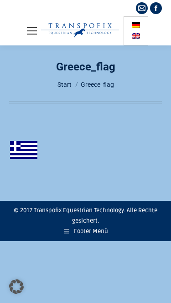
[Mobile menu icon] (32, 31)
